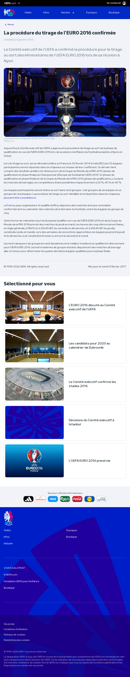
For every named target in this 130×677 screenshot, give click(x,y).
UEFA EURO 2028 (9, 12)
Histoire (8, 544)
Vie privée (9, 624)
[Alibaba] (41, 499)
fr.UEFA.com (10, 575)
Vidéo (7, 530)
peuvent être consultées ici (20, 198)
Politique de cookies (14, 635)
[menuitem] (30, 13)
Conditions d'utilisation (15, 629)
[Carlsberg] (65, 499)
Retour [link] (11, 24)
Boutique (71, 537)
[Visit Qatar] (102, 499)
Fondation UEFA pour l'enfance (21, 581)
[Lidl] (89, 499)
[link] (28, 13)
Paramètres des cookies (16, 640)
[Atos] (53, 499)
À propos (71, 530)
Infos (7, 537)
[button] (67, 13)
